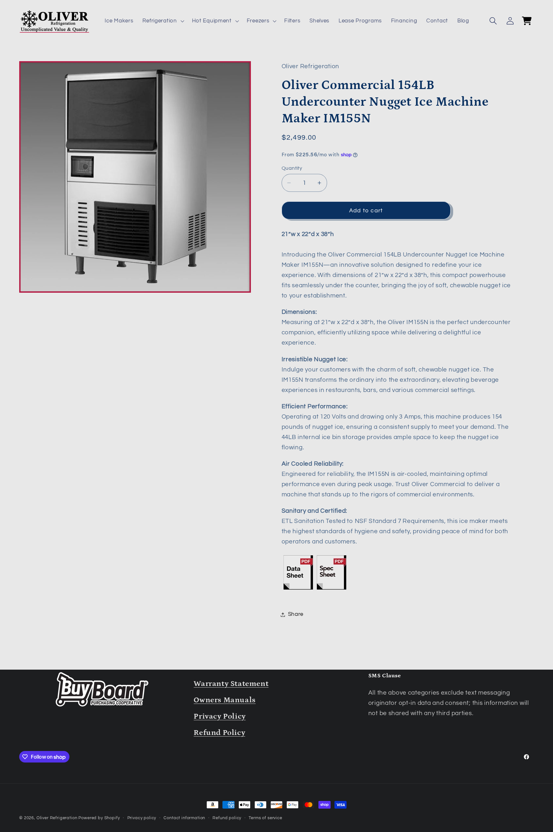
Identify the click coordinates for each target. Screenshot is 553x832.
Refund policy (226, 818)
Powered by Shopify (99, 818)
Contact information (184, 818)
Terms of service (265, 818)
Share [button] (296, 614)
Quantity (292, 168)
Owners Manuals (224, 700)
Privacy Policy (219, 716)
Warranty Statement (231, 683)
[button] (162, 21)
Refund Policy (219, 732)
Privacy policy (141, 818)
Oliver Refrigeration (56, 818)
